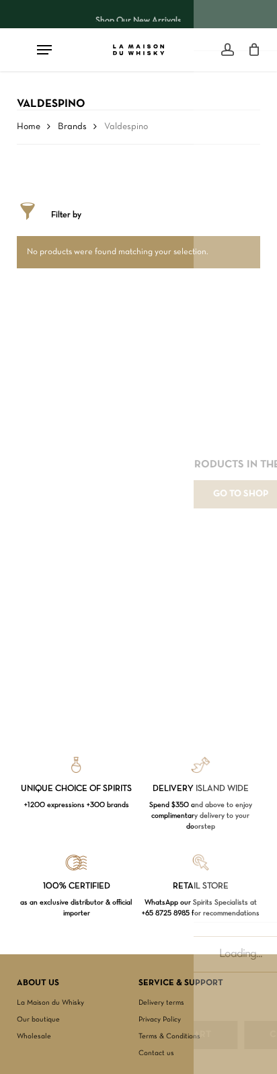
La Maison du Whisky (50, 1002)
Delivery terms (161, 1002)
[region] (138, 14)
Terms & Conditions (169, 1036)
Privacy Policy (159, 1019)
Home (28, 126)
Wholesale (34, 1036)
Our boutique (38, 1019)
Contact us (156, 1053)
